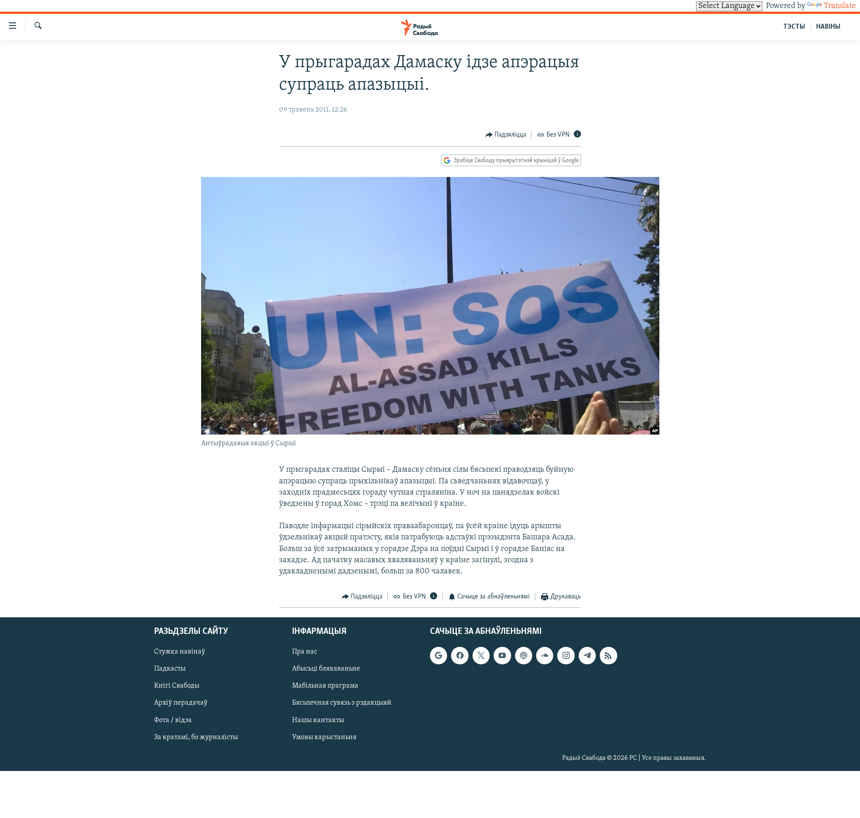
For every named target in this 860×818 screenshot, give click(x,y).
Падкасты (169, 668)
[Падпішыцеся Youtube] (502, 655)
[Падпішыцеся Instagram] (565, 655)
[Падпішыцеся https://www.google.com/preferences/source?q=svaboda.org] (438, 655)
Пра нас (304, 651)
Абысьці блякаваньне (326, 668)
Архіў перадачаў (180, 702)
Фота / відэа (173, 719)
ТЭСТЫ (794, 26)
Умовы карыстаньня (324, 737)
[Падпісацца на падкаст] (523, 655)
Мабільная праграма (325, 685)
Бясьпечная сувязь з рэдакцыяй (341, 702)
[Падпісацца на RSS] (608, 655)
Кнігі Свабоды (176, 685)
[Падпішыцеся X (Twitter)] (481, 655)
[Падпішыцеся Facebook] (459, 655)
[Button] (506, 135)
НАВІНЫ (828, 26)
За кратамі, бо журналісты (196, 737)
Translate (840, 6)
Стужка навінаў (179, 651)
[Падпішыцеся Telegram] (587, 655)
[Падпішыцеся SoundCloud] (544, 655)
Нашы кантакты (318, 719)
